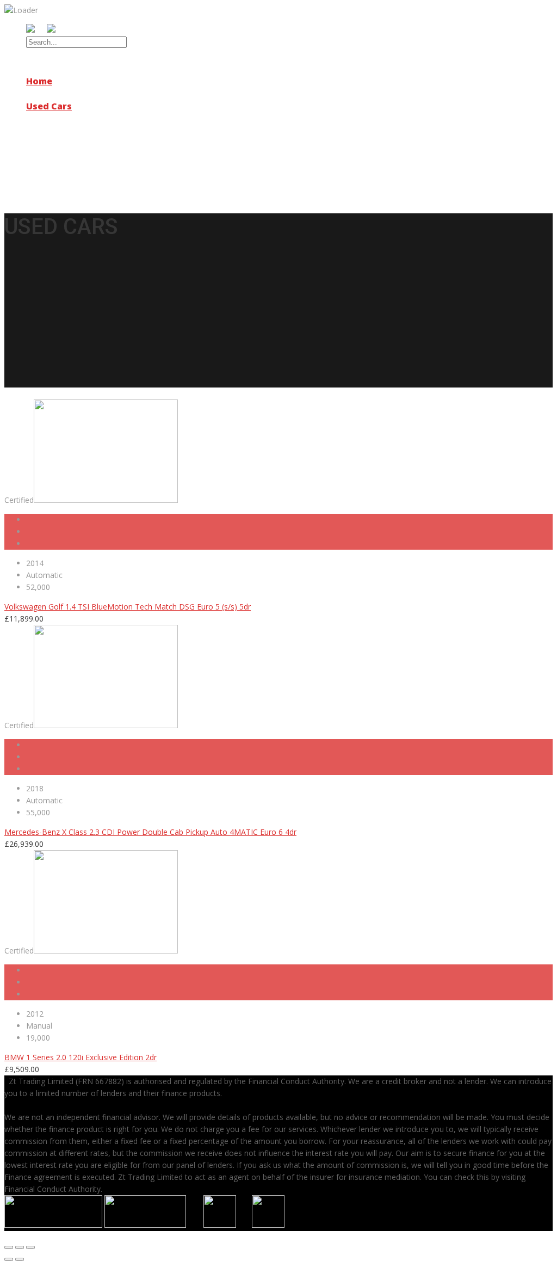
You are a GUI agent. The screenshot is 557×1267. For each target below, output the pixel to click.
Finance (43, 131)
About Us (47, 94)
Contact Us (51, 168)
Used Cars (49, 106)
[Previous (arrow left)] (8, 1259)
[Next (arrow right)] (19, 1259)
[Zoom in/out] (30, 1247)
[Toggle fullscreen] (19, 1247)
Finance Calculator (80, 143)
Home (39, 81)
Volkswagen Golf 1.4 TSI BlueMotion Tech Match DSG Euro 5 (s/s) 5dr (127, 606)
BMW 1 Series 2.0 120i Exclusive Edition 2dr (80, 1057)
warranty (48, 156)
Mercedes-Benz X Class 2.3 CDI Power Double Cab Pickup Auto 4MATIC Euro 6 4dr (150, 832)
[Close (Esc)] (8, 1247)
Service (43, 119)
